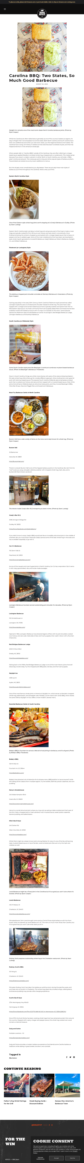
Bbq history (13, 1058)
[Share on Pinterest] (74, 1057)
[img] (49, 1125)
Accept (56, 1158)
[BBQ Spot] (42, 9)
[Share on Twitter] (70, 1057)
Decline (72, 1158)
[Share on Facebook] (67, 1057)
